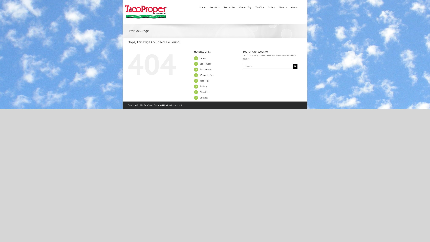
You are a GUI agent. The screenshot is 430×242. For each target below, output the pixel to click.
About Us (204, 91)
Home (203, 58)
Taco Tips (204, 80)
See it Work (205, 63)
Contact (204, 97)
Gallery (203, 86)
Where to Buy (207, 75)
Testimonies (206, 69)
